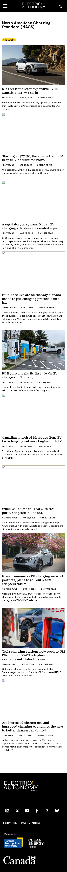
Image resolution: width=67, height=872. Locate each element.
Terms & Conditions (30, 822)
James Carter (9, 307)
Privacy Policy (10, 822)
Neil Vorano (8, 98)
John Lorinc (8, 735)
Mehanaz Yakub (9, 518)
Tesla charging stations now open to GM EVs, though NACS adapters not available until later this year (33, 655)
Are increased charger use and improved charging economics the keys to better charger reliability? (33, 726)
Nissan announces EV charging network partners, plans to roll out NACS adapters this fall (33, 580)
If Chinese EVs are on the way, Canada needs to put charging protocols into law (31, 298)
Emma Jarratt (9, 664)
